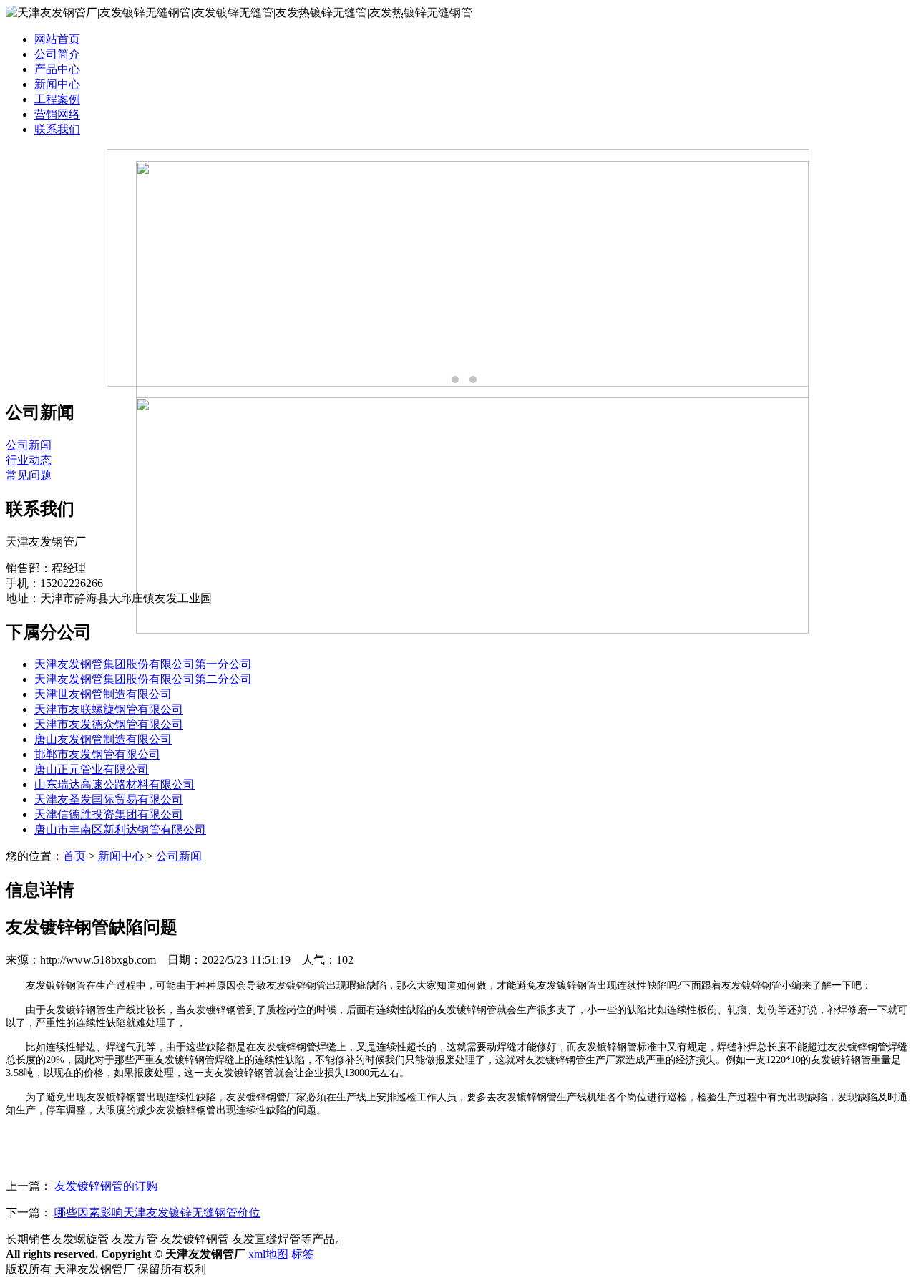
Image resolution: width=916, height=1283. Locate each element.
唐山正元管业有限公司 (91, 769)
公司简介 (57, 54)
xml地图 (268, 1254)
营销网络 (57, 114)
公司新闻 (29, 445)
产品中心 (57, 69)
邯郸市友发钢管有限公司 (97, 754)
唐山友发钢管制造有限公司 (103, 739)
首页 (74, 856)
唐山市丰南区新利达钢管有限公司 (120, 829)
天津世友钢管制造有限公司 (103, 694)
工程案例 (57, 99)
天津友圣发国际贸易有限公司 (108, 799)
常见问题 (29, 475)
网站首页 (57, 39)
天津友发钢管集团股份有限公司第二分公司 (143, 679)
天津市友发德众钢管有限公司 (108, 724)
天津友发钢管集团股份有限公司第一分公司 (143, 664)
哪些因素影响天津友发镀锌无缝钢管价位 (157, 1212)
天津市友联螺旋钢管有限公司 (108, 709)
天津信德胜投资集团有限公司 (108, 814)
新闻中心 (57, 84)
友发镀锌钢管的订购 (105, 1186)
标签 (302, 1254)
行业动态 (29, 460)
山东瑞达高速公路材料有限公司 (114, 784)
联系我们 (57, 129)
